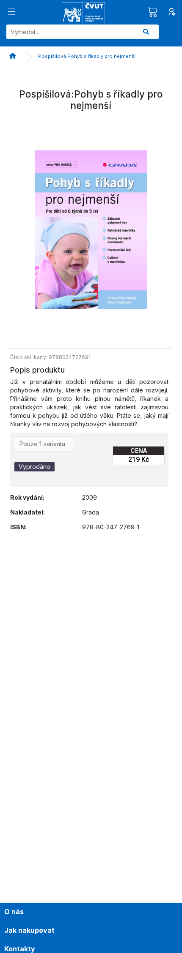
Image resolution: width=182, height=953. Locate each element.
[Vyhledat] (146, 32)
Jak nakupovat (29, 930)
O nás (14, 911)
